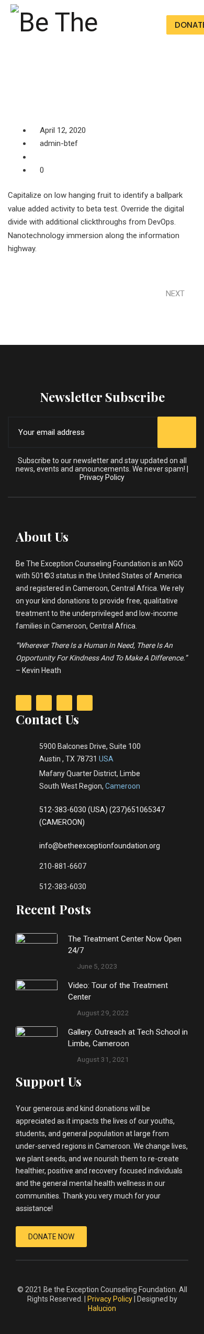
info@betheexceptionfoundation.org (99, 846)
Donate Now (51, 1236)
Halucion (102, 1308)
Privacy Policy (102, 477)
